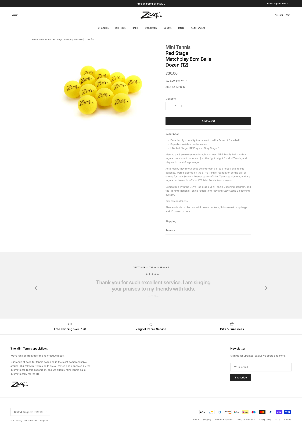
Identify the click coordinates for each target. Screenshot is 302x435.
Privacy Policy (265, 419)
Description (172, 133)
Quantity (171, 98)
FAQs (277, 419)
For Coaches (103, 27)
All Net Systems (198, 27)
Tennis (135, 27)
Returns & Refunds (223, 419)
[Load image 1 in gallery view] (104, 95)
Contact (288, 419)
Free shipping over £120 (151, 3)
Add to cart (208, 120)
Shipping (171, 221)
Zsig (20, 420)
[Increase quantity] (182, 106)
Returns (170, 230)
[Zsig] (151, 15)
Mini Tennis (120, 27)
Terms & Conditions (245, 419)
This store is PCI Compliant (35, 420)
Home (35, 39)
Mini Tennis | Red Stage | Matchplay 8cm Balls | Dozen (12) (67, 39)
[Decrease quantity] (169, 106)
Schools (167, 27)
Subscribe (241, 377)
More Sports (151, 27)
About (196, 419)
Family (181, 27)
